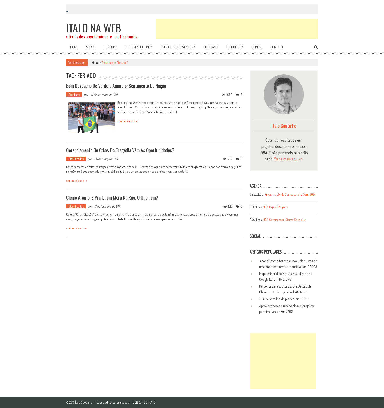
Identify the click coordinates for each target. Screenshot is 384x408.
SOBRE (137, 402)
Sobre (91, 47)
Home (74, 47)
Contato (276, 47)
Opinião (256, 47)
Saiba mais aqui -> (288, 159)
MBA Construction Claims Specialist (284, 220)
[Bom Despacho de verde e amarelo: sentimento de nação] (91, 117)
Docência (111, 47)
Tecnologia (234, 47)
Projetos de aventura (178, 47)
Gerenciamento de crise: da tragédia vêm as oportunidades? (120, 150)
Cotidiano (210, 47)
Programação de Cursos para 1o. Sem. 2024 (290, 194)
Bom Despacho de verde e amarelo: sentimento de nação (116, 85)
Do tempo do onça (139, 47)
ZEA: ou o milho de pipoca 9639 (283, 299)
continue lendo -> (127, 121)
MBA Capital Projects (275, 207)
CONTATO (149, 402)
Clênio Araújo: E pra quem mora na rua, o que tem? (112, 197)
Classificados (76, 159)
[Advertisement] (237, 29)
